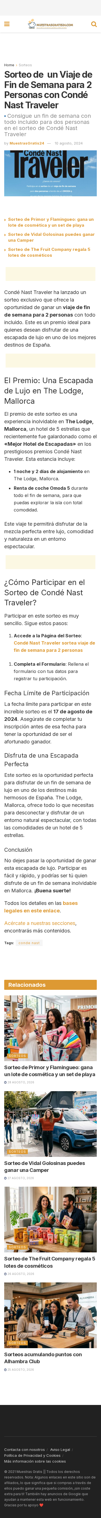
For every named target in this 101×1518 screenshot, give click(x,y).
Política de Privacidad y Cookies (32, 1455)
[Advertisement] (50, 7)
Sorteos (25, 65)
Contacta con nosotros (24, 1449)
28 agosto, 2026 (20, 1082)
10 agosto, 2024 (69, 143)
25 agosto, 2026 (20, 1369)
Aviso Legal (60, 1449)
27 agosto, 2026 (20, 1178)
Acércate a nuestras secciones (39, 923)
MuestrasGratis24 (27, 143)
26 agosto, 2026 (20, 1273)
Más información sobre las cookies (35, 1461)
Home (9, 65)
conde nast (29, 943)
